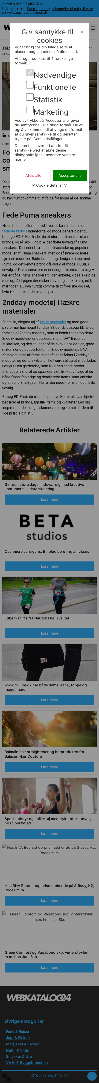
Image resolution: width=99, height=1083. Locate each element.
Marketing (51, 112)
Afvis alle (33, 175)
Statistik (48, 99)
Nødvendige (55, 75)
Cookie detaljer (49, 185)
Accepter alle (70, 175)
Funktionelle (55, 87)
